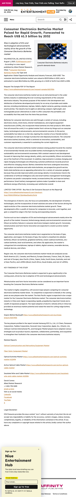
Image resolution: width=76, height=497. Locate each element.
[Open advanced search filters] (65, 19)
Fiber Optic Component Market (16, 351)
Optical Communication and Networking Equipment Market (26, 346)
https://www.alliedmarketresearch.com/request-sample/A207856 (29, 89)
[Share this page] (70, 20)
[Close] (39, 449)
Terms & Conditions (60, 494)
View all (71, 3)
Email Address (11, 478)
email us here (9, 389)
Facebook (8, 397)
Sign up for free (21, 487)
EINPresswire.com (23, 62)
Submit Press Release (42, 494)
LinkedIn (7, 394)
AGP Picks (6, 3)
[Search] (60, 19)
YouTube (7, 400)
